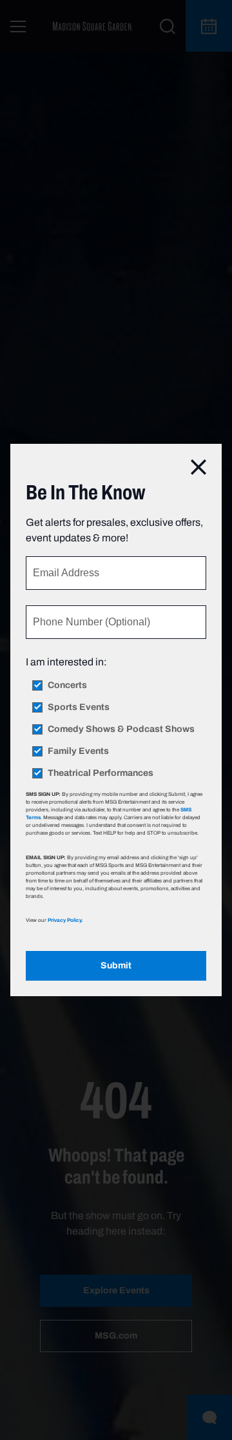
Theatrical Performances (100, 773)
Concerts (67, 685)
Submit (116, 965)
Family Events (78, 751)
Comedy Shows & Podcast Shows (121, 729)
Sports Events (79, 707)
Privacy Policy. (65, 920)
